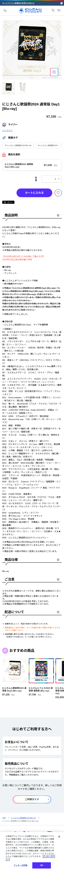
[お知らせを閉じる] (61, 3)
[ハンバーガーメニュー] (5, 10)
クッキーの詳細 (20, 865)
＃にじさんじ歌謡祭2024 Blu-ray (18, 145)
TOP (4, 818)
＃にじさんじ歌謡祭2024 (48, 145)
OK (41, 865)
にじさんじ (7, 130)
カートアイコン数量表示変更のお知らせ (18, 3)
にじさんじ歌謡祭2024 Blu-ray (23, 818)
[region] (32, 851)
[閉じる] (59, 836)
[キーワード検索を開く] (53, 10)
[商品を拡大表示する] (54, 72)
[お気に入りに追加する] (58, 192)
